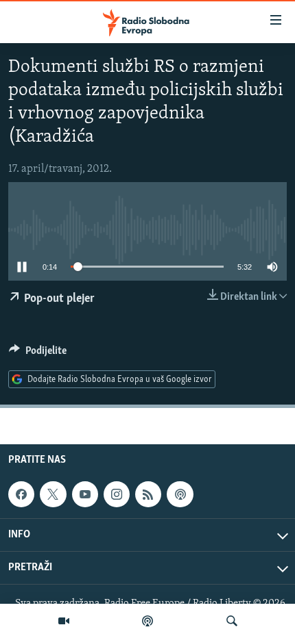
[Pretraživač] (231, 621)
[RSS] (148, 494)
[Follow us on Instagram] (117, 494)
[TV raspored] (180, 494)
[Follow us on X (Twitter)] (53, 494)
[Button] (38, 354)
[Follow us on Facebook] (21, 494)
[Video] (63, 621)
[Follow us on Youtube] (85, 494)
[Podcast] (147, 621)
